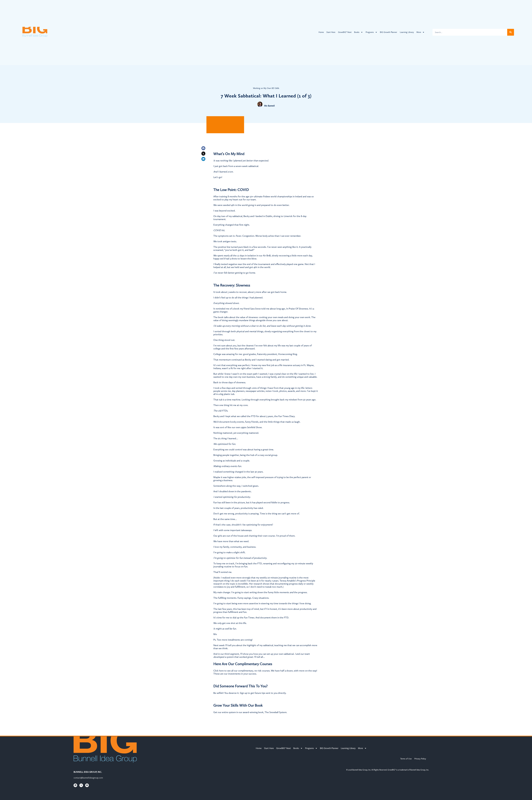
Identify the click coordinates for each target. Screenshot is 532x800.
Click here (218, 670)
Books (356, 32)
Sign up (243, 692)
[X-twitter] (203, 154)
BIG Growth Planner (388, 32)
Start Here (330, 32)
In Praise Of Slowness (297, 308)
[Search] (510, 32)
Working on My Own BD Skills (266, 88)
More (418, 32)
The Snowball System (276, 712)
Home (321, 32)
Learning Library (407, 32)
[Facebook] (203, 148)
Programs (370, 32)
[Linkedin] (203, 159)
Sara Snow (255, 308)
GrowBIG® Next (344, 32)
